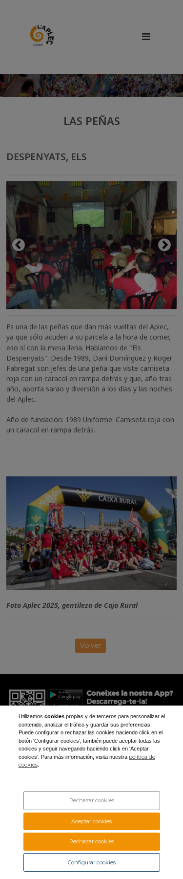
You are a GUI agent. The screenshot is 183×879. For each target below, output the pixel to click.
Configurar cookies (92, 862)
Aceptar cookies (91, 821)
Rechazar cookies (91, 800)
